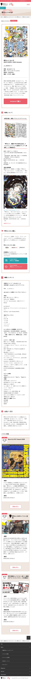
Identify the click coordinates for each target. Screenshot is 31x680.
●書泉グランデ (7, 223)
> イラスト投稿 (5, 653)
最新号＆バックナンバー (9, 640)
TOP (2, 640)
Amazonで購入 (15, 101)
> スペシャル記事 (5, 657)
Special (2, 671)
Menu (2, 647)
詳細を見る (15, 506)
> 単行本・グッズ (5, 661)
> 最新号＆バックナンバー (7, 650)
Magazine (3, 668)
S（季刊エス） (14, 20)
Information (3, 674)
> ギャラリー (5, 664)
